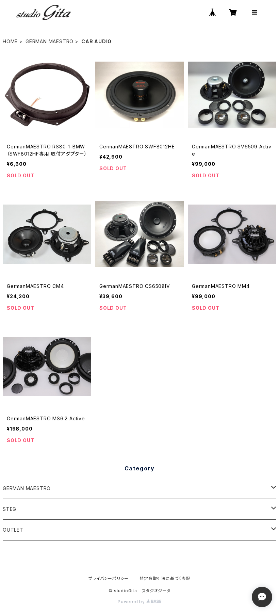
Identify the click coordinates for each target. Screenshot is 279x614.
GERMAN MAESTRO (49, 41)
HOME (10, 41)
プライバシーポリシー (108, 578)
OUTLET (13, 530)
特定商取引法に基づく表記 (165, 578)
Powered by (132, 601)
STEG (9, 509)
